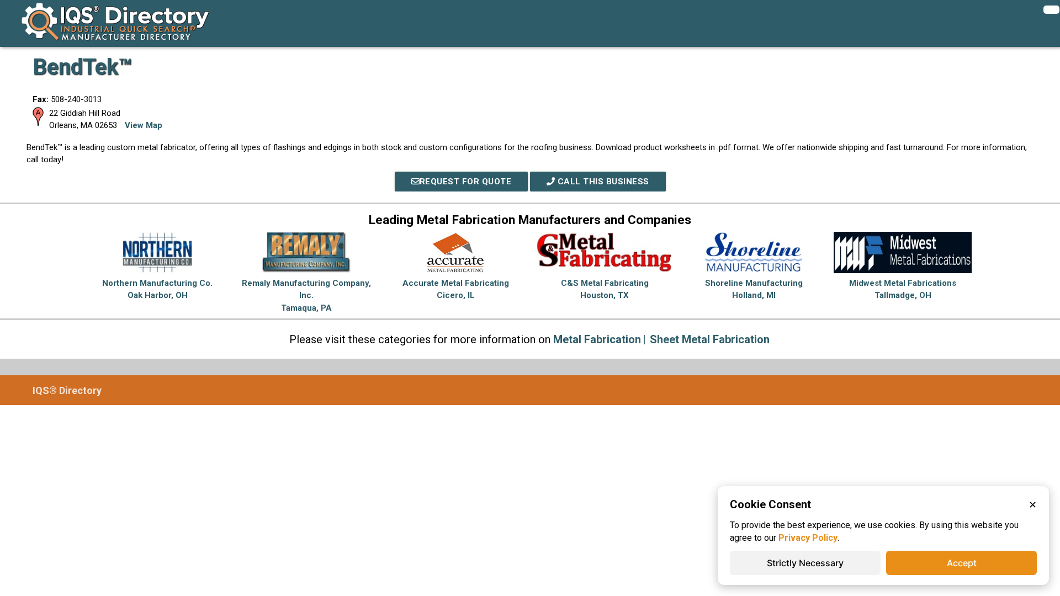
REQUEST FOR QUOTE (466, 182)
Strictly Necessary (805, 562)
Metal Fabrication (597, 339)
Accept (962, 562)
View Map (143, 125)
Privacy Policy (808, 538)
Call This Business (602, 182)
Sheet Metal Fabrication (710, 339)
